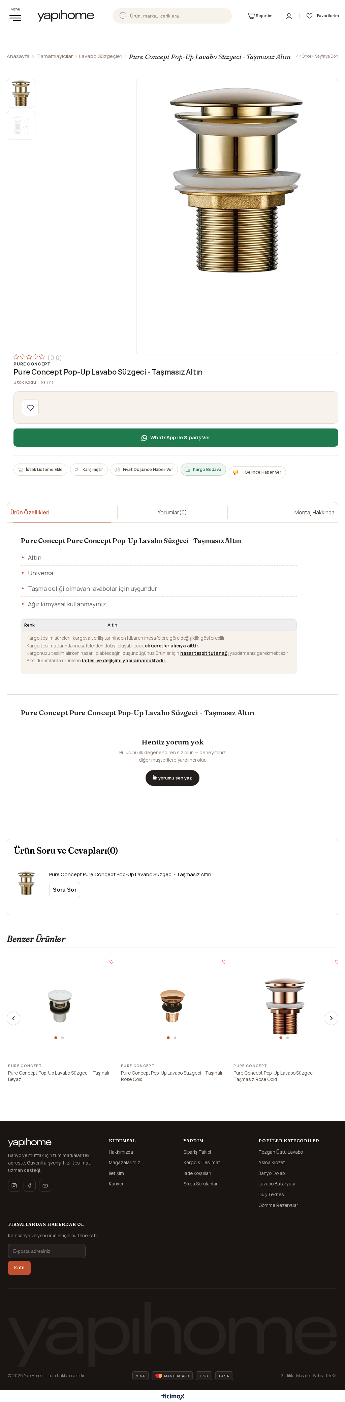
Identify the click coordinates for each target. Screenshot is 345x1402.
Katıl (19, 1268)
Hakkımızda (121, 1152)
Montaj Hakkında (314, 512)
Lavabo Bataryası (276, 1184)
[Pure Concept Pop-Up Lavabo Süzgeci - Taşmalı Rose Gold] (172, 1006)
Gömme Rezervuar (278, 1205)
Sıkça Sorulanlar (201, 1184)
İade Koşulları (197, 1173)
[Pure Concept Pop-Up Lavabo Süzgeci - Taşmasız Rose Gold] (285, 1006)
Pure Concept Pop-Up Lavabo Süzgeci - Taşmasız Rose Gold (275, 1076)
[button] (57, 1038)
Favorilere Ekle (110, 958)
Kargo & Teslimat (202, 1162)
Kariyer (116, 1184)
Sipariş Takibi (197, 1152)
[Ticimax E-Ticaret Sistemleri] (173, 1397)
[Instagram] (14, 1186)
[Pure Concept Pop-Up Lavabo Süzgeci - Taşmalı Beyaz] (60, 1006)
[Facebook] (30, 1186)
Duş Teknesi (271, 1194)
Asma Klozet (271, 1162)
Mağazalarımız (124, 1162)
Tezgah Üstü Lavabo (280, 1152)
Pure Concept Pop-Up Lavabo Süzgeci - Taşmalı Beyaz (58, 1076)
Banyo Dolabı (272, 1173)
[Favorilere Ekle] (30, 407)
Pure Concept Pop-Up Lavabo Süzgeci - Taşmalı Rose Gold (171, 1076)
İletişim (116, 1173)
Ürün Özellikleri (30, 512)
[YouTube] (45, 1186)
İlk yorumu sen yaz (172, 778)
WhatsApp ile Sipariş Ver (180, 437)
